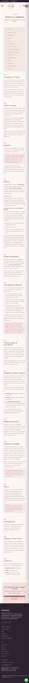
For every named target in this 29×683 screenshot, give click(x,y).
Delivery (8, 41)
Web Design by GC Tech (7, 677)
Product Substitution (10, 43)
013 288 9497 (18, 568)
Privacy (8, 60)
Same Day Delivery (5, 629)
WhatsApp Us (14, 1)
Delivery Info (22, 246)
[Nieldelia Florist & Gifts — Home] (11, 6)
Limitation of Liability (10, 57)
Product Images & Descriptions (12, 49)
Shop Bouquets (14, 596)
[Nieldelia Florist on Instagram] (6, 622)
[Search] (20, 6)
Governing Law (9, 63)
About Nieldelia (4, 644)
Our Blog (3, 647)
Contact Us (9, 68)
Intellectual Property (10, 54)
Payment (8, 38)
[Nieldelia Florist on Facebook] (2, 622)
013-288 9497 (5, 1)
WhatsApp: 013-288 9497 (8, 662)
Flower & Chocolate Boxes (6, 638)
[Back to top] (3, 680)
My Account (3, 656)
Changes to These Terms (11, 66)
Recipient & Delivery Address (12, 52)
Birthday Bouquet (4, 636)
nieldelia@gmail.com (12, 570)
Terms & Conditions (5, 653)
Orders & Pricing (10, 35)
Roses (2, 631)
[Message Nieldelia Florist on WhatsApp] (9, 622)
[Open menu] (2, 6)
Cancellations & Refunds (11, 46)
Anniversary (3, 633)
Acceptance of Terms (11, 32)
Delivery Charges (16, 127)
